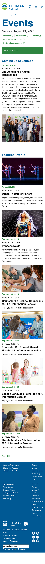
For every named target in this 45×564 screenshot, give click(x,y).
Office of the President (10, 468)
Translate (22, 549)
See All (6, 456)
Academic (7, 35)
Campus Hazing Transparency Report (37, 510)
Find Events (12, 50)
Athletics (35, 35)
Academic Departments (11, 465)
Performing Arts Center (13, 43)
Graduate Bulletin (9, 490)
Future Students (8, 487)
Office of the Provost (10, 471)
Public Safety (36, 516)
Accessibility (7, 498)
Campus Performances (13, 39)
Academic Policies (9, 496)
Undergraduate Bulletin (10, 493)
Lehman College (7, 15)
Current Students (8, 484)
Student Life (21, 35)
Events (17, 15)
